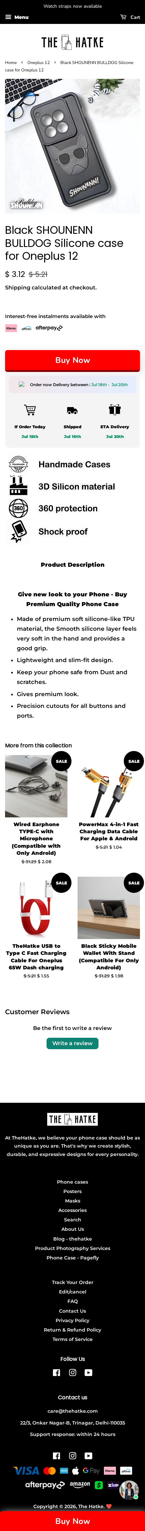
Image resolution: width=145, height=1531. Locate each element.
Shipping (17, 287)
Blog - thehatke (72, 1239)
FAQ (72, 1301)
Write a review (72, 1043)
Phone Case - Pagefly (73, 1258)
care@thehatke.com (73, 1411)
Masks (72, 1201)
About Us (72, 1229)
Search (72, 1220)
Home (11, 63)
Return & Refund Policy (72, 1330)
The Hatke (91, 1506)
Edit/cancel (72, 1292)
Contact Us (72, 1311)
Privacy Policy (72, 1320)
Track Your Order (72, 1282)
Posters (72, 1191)
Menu (21, 17)
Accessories (72, 1210)
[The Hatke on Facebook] (56, 1374)
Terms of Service (73, 1339)
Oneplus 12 (38, 63)
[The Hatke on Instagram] (72, 1374)
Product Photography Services (72, 1248)
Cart (134, 17)
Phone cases (72, 1182)
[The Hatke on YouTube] (88, 1374)
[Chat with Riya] (129, 1490)
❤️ (109, 1506)
